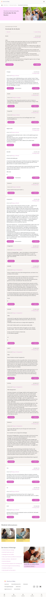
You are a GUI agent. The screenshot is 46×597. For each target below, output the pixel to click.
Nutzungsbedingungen (8, 586)
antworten (11, 88)
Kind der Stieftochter (7, 561)
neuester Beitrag (37, 31)
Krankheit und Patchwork (7, 568)
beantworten (10, 64)
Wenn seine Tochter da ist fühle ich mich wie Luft (12, 556)
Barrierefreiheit (17, 589)
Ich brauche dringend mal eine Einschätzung (11, 565)
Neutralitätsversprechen (16, 584)
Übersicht (8, 31)
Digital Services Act (8, 589)
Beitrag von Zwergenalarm (17, 249)
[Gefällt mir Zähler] (37, 64)
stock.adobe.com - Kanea (42, 19)
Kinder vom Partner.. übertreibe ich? (9, 559)
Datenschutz (18, 586)
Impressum (6, 584)
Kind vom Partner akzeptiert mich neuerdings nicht (12, 563)
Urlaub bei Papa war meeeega (8, 550)
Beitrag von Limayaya (16, 97)
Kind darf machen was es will (8, 552)
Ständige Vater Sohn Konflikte (8, 554)
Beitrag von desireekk (16, 187)
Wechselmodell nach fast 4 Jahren (9, 570)
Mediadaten (25, 584)
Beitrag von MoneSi (15, 75)
